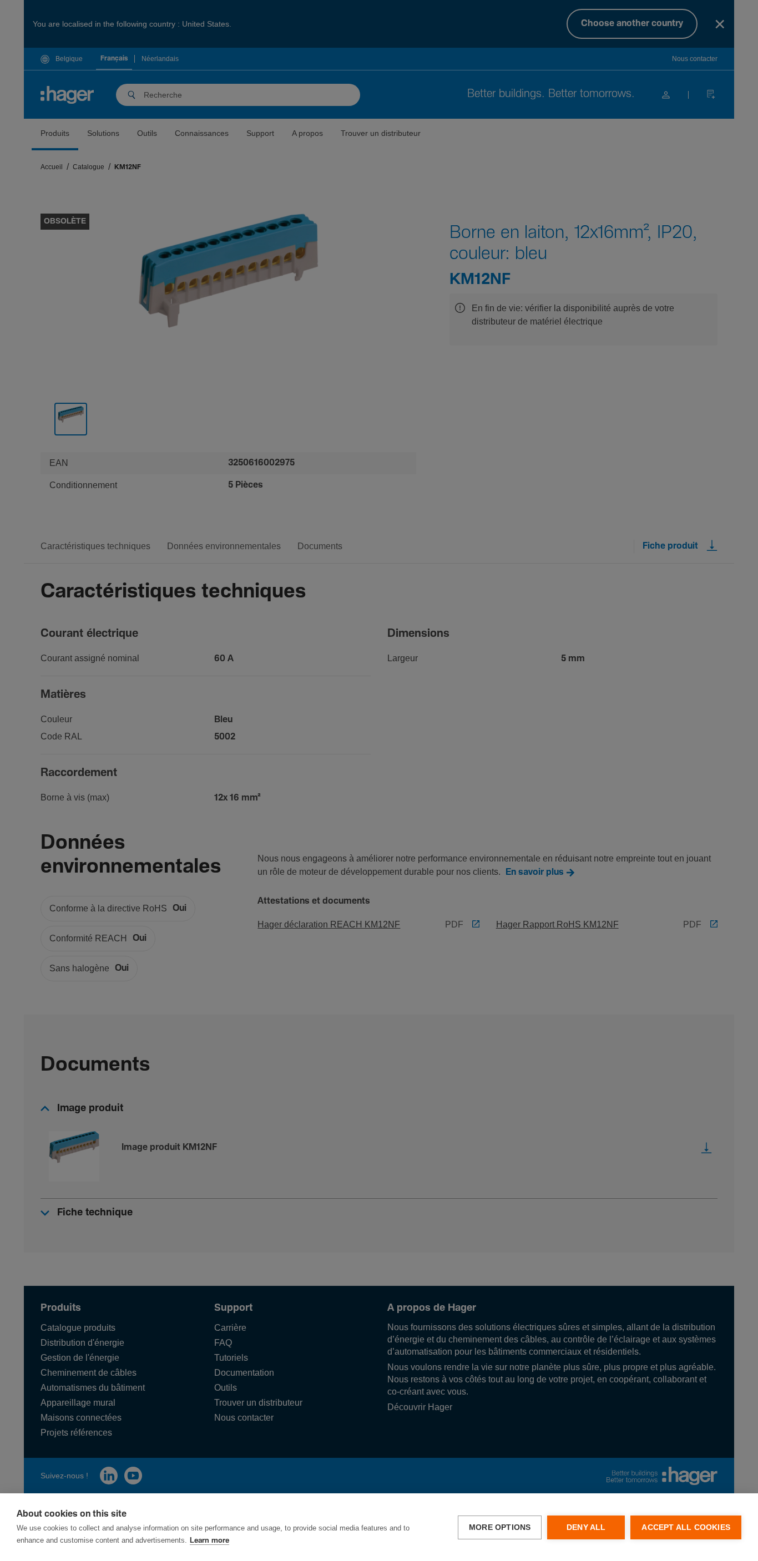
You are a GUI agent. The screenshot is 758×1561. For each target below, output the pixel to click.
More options (499, 1527)
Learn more (209, 1540)
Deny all (586, 1527)
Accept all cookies (685, 1527)
